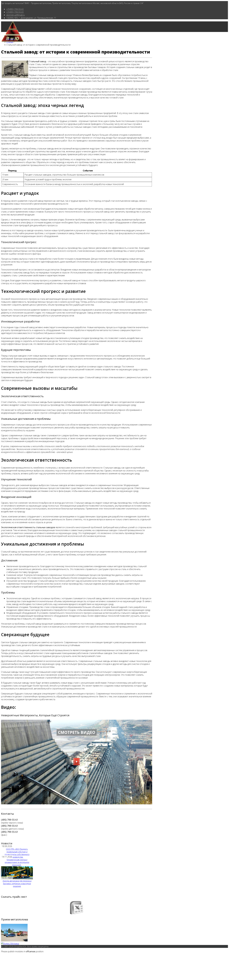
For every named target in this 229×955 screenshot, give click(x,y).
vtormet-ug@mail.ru (15, 14)
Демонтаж (17, 109)
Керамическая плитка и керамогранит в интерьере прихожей (17, 862)
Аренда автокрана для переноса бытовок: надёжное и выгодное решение (17, 883)
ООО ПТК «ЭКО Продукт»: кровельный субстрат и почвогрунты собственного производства (17, 853)
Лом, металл (12, 75)
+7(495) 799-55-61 (15, 9)
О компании (12, 64)
